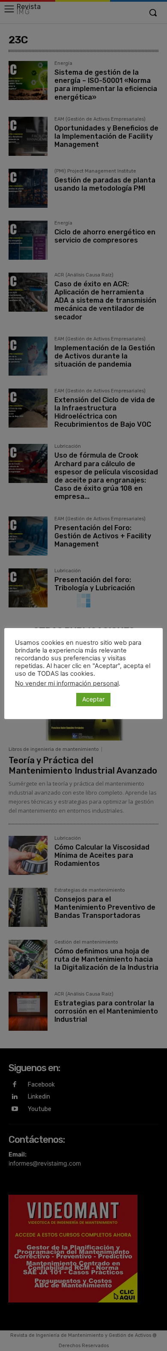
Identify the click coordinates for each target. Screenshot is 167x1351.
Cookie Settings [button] (43, 699)
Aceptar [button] (93, 699)
